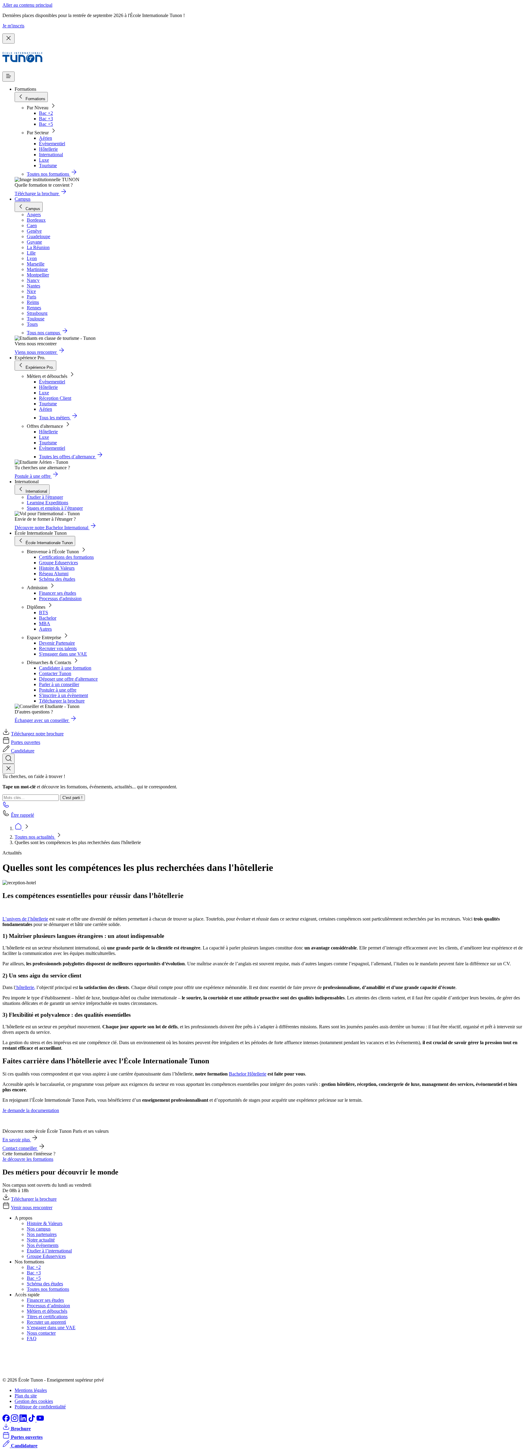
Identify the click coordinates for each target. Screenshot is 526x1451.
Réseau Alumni (53, 573)
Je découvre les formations (27, 1159)
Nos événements (42, 1245)
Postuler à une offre (57, 689)
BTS (43, 612)
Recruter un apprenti (46, 1322)
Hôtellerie (48, 149)
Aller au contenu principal (27, 5)
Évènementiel (52, 143)
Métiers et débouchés (47, 1311)
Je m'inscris (13, 25)
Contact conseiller (20, 1148)
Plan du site (26, 1395)
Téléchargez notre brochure (37, 733)
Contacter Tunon (55, 673)
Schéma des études (57, 579)
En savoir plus (16, 1139)
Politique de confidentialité (40, 1406)
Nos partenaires (42, 1234)
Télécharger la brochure (62, 700)
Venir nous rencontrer (31, 1207)
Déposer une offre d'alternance (68, 678)
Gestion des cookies (34, 1401)
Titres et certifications (47, 1316)
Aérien (45, 138)
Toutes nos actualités (35, 837)
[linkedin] (23, 1420)
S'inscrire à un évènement (63, 695)
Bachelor (47, 618)
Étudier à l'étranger (45, 497)
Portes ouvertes (25, 742)
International (51, 154)
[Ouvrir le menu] (8, 77)
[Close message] (8, 38)
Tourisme (48, 165)
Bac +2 (46, 113)
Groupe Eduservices (58, 562)
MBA (44, 623)
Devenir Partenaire (57, 643)
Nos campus (39, 1228)
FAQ (32, 1338)
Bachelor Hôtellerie (247, 1073)
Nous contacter (41, 1333)
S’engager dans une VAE (51, 1327)
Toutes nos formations (48, 1289)
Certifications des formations (66, 557)
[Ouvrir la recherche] (8, 759)
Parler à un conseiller (59, 684)
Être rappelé (22, 815)
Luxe (44, 160)
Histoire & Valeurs (57, 568)
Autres (45, 629)
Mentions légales (31, 1390)
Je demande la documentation (30, 1110)
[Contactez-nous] (6, 806)
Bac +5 (46, 124)
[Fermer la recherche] (8, 769)
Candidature (22, 750)
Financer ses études (57, 593)
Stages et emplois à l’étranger (55, 508)
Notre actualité (41, 1239)
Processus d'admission (60, 598)
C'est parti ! (72, 797)
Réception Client (55, 398)
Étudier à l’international (49, 1250)
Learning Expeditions (47, 502)
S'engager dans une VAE (63, 654)
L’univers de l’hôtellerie (25, 918)
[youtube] (40, 1420)
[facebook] (6, 1420)
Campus (22, 199)
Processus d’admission (48, 1305)
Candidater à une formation (65, 668)
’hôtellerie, (25, 987)
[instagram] (15, 1420)
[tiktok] (32, 1420)
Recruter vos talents (58, 648)
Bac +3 (46, 118)
